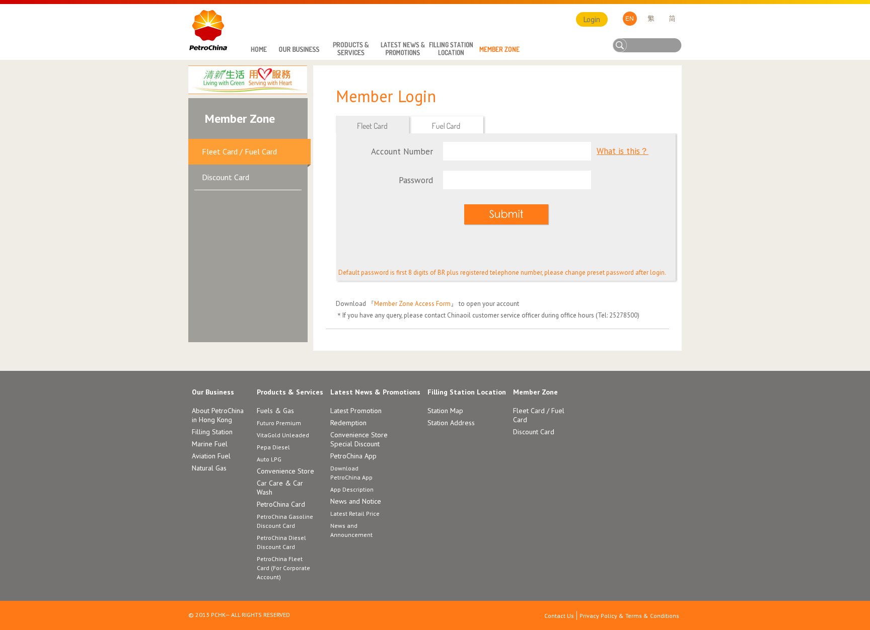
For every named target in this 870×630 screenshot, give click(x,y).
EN (630, 19)
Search (621, 45)
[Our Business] (299, 50)
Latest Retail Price (355, 513)
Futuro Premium (279, 423)
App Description (352, 489)
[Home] (258, 50)
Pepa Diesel (273, 447)
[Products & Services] (351, 50)
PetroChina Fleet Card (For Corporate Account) (283, 568)
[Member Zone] (499, 50)
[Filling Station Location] (451, 50)
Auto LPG (269, 459)
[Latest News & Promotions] (403, 50)
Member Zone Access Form (412, 303)
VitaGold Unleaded (283, 435)
